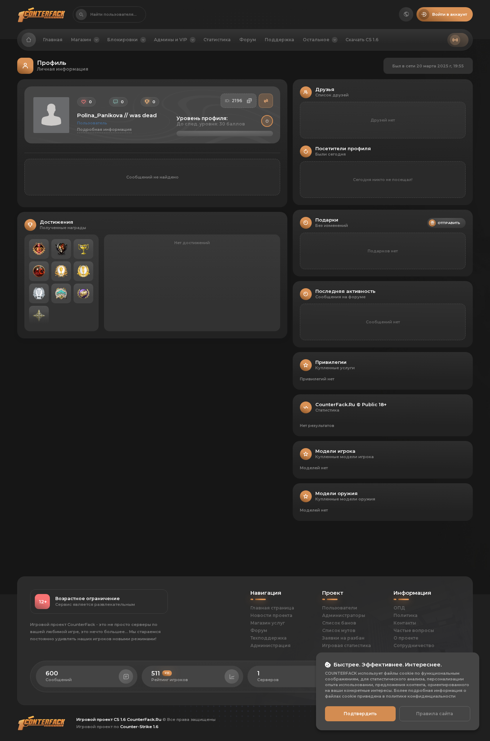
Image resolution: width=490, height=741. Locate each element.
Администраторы (343, 615)
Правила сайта (434, 713)
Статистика (217, 39)
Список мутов (338, 630)
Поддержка (279, 39)
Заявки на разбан (343, 638)
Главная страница (272, 608)
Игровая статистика (346, 645)
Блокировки (122, 39)
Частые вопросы (414, 630)
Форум (247, 39)
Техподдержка (268, 638)
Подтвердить (360, 713)
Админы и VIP (170, 39)
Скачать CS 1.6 (361, 39)
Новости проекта (271, 615)
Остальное (316, 39)
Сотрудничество (414, 645)
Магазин (81, 39)
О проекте (406, 638)
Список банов (339, 623)
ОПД (399, 608)
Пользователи (339, 608)
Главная (52, 39)
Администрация (270, 645)
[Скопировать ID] (249, 101)
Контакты (405, 623)
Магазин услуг (267, 623)
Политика (406, 615)
